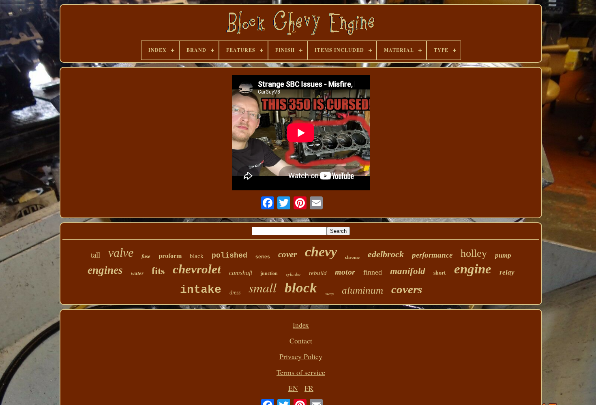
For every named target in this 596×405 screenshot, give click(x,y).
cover (287, 254)
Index (301, 325)
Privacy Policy (300, 356)
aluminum (362, 290)
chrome (352, 257)
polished (229, 256)
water (137, 273)
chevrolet (197, 269)
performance (432, 255)
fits (158, 271)
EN (293, 388)
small (263, 287)
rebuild (318, 273)
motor (345, 271)
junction (269, 273)
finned (372, 272)
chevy (321, 251)
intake (200, 290)
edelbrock (386, 254)
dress (234, 293)
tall (95, 255)
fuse (145, 256)
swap (329, 294)
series (262, 257)
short (439, 272)
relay (507, 272)
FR (308, 388)
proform (170, 255)
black (197, 256)
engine (472, 269)
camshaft (240, 272)
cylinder (293, 274)
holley (474, 253)
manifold (407, 271)
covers (406, 289)
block (301, 288)
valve (120, 252)
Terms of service (301, 372)
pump (503, 255)
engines (105, 270)
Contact (300, 340)
